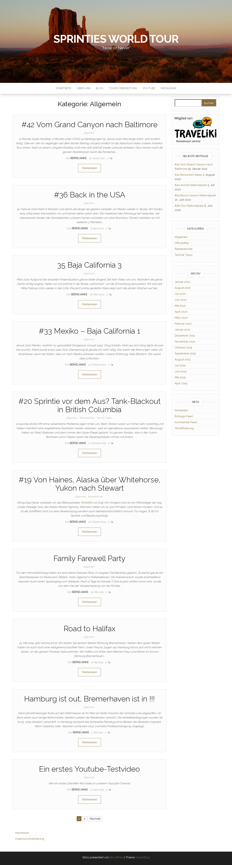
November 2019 (185, 341)
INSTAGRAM (168, 88)
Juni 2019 (181, 371)
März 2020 (181, 317)
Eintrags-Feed (184, 416)
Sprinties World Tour (115, 39)
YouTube (149, 88)
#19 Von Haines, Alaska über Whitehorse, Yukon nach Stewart (89, 483)
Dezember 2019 (185, 335)
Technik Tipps (103, 417)
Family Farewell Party (89, 558)
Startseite (63, 88)
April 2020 (181, 311)
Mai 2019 (180, 377)
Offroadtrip (182, 243)
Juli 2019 (180, 365)
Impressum (22, 832)
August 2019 (182, 359)
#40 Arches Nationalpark (191, 185)
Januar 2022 (182, 282)
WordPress (117, 857)
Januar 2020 (182, 329)
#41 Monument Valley (188, 174)
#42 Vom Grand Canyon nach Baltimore (90, 124)
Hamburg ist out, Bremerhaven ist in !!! (89, 698)
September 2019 (185, 353)
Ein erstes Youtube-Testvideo (89, 769)
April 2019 (181, 383)
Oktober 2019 (183, 347)
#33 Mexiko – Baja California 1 (89, 331)
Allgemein (88, 133)
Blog (99, 88)
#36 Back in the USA (89, 194)
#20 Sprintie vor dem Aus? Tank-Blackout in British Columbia (89, 405)
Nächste (95, 818)
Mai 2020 (180, 305)
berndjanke (79, 158)
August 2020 (183, 287)
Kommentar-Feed (186, 422)
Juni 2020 (181, 299)
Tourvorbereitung (123, 88)
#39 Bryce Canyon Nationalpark (195, 195)
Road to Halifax (89, 628)
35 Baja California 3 (89, 265)
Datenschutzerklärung (29, 838)
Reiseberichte (86, 417)
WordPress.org (184, 428)
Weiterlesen (89, 168)
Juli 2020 (180, 293)
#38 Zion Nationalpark (189, 205)
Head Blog (143, 857)
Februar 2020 (183, 323)
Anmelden (181, 410)
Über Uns (83, 88)
